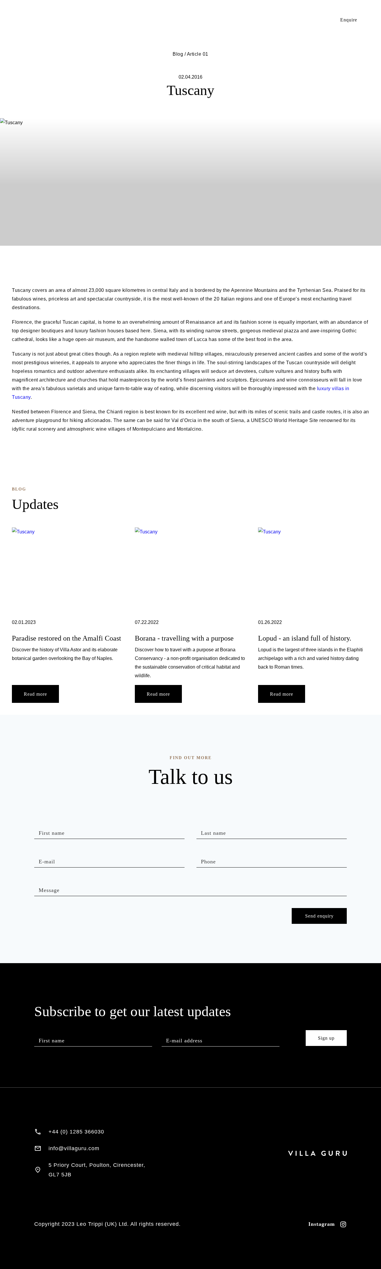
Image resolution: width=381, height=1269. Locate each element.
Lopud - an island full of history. (304, 638)
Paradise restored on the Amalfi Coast (66, 638)
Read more (35, 694)
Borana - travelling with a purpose (184, 638)
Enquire (348, 19)
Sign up (326, 1038)
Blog (311, 19)
